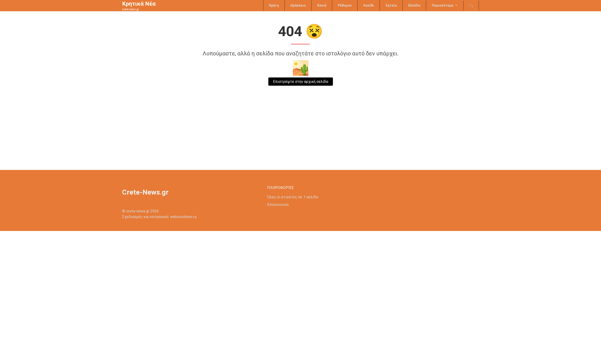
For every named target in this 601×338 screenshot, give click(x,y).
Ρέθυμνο (345, 5)
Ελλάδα (414, 5)
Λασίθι (368, 5)
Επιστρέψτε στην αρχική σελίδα (300, 81)
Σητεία (391, 5)
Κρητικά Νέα (139, 3)
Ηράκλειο (298, 5)
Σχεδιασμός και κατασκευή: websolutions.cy (159, 217)
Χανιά (321, 5)
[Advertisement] (300, 135)
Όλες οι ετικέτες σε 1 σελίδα (292, 197)
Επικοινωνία (278, 204)
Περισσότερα (442, 5)
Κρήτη (274, 5)
